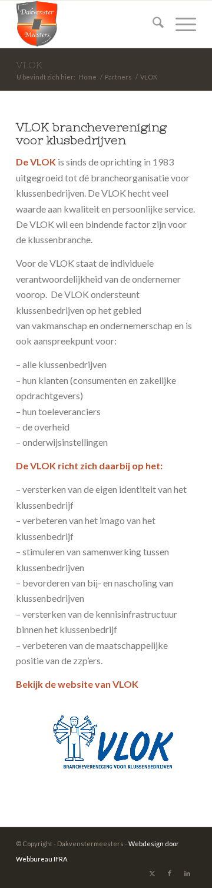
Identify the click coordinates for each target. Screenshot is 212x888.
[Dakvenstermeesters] (88, 24)
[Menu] (180, 24)
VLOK (29, 64)
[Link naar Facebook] (169, 873)
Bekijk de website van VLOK (77, 684)
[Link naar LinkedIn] (187, 873)
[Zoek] (152, 24)
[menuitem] (152, 24)
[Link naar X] (152, 873)
